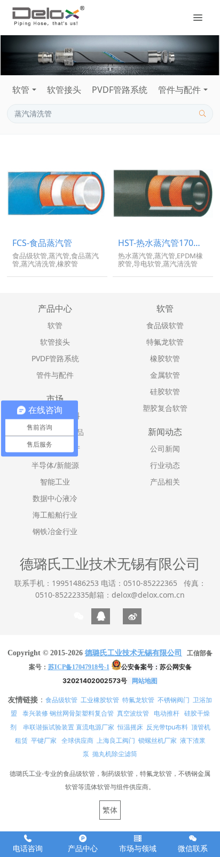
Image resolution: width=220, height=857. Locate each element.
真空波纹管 (133, 713)
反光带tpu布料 (167, 727)
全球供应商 (77, 740)
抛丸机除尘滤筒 (114, 753)
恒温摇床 (130, 727)
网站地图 (145, 681)
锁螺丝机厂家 (157, 740)
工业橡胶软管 (100, 699)
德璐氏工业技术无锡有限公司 (110, 563)
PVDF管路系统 (119, 90)
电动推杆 (166, 713)
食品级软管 (61, 699)
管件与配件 (179, 90)
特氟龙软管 (138, 699)
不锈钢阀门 (174, 699)
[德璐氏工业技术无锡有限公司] (48, 16)
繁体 (110, 810)
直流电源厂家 (95, 727)
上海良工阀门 (116, 740)
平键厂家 (44, 740)
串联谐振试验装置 (48, 727)
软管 (20, 90)
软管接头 (64, 90)
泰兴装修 (35, 713)
